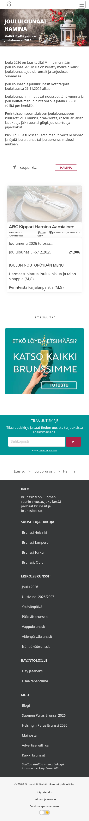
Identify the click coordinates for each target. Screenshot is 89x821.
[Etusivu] (9, 4)
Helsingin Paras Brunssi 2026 (44, 725)
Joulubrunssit (44, 471)
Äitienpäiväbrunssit (37, 636)
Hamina (66, 167)
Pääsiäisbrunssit (35, 616)
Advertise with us (35, 745)
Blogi (26, 705)
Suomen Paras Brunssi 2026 (44, 715)
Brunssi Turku (33, 552)
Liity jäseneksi (32, 671)
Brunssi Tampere (35, 542)
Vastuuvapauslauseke (44, 806)
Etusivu (19, 471)
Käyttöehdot (44, 792)
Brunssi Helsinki (34, 532)
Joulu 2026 (30, 587)
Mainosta (29, 735)
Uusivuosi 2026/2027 (38, 596)
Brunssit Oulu (32, 562)
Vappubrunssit (33, 626)
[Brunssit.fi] (44, 361)
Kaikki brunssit (33, 755)
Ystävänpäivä (32, 606)
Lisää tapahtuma (35, 681)
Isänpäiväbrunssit (36, 646)
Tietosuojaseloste (47, 450)
